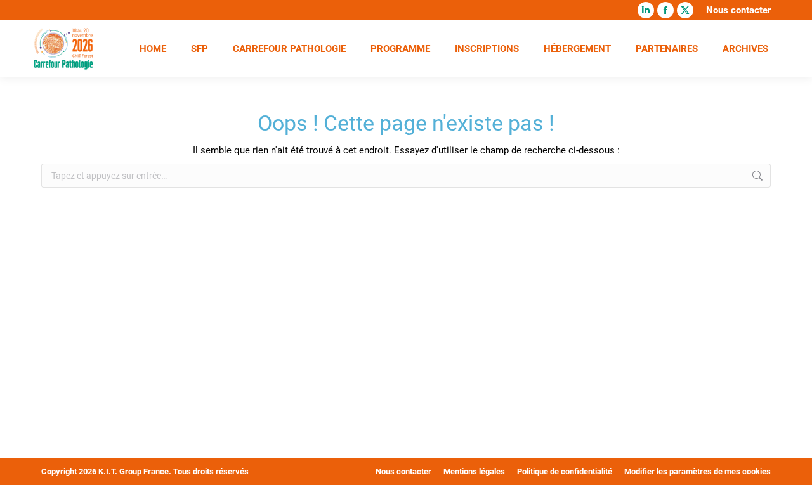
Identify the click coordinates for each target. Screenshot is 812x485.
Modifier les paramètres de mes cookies (697, 471)
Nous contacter (738, 10)
